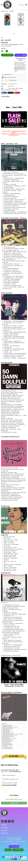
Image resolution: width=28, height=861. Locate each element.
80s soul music (19, 88)
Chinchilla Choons (8, 853)
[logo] (4, 812)
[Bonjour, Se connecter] (22, 4)
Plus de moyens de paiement (20, 59)
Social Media (4, 827)
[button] (2, 5)
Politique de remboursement (14, 838)
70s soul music (11, 88)
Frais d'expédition (13, 44)
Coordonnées (14, 843)
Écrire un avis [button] (14, 803)
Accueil (2, 11)
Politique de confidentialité (14, 840)
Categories (4, 825)
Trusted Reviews (13, 80)
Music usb (3, 90)
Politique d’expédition (21, 841)
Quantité (3, 48)
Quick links (4, 830)
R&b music (9, 90)
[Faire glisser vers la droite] (16, 34)
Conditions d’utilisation (8, 841)
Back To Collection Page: (9, 765)
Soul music (14, 90)
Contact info (4, 833)
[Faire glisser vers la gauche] (12, 34)
